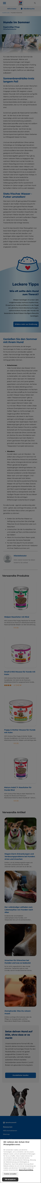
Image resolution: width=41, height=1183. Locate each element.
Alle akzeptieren (10, 1179)
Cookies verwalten (10, 1174)
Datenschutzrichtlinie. (26, 1170)
